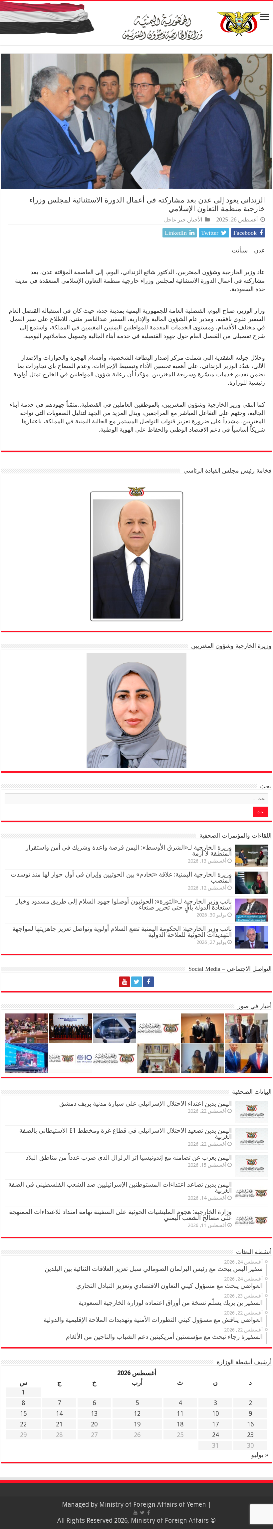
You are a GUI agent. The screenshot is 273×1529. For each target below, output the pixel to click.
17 (215, 1424)
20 (94, 1424)
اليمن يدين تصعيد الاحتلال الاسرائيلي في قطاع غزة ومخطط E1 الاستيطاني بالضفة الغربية (125, 1133)
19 (137, 1424)
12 (137, 1413)
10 (215, 1413)
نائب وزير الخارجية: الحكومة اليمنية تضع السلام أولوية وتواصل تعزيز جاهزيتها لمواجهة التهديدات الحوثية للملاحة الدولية (122, 932)
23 (250, 1435)
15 (23, 1413)
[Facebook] (148, 981)
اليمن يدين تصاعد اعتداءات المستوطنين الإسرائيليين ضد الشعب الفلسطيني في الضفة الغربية (120, 1187)
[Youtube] (124, 981)
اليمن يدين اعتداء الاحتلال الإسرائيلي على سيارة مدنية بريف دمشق (145, 1103)
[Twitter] (136, 981)
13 (94, 1413)
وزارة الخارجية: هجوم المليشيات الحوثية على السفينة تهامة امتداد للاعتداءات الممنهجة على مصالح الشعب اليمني (120, 1215)
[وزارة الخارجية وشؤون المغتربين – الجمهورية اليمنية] (136, 23)
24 (215, 1435)
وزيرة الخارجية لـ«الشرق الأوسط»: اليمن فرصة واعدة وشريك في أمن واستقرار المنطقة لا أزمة (129, 850)
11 (180, 1413)
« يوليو (259, 1455)
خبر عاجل (175, 219)
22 (23, 1424)
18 (180, 1424)
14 (59, 1413)
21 (59, 1424)
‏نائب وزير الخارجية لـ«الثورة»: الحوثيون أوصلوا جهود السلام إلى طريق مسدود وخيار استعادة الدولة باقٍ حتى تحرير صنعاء (124, 904)
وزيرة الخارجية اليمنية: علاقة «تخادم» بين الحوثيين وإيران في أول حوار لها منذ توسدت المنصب (121, 877)
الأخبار (195, 219)
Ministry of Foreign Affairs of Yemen (152, 1504)
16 (250, 1424)
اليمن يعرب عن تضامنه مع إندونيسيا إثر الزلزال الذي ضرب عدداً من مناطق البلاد (129, 1157)
